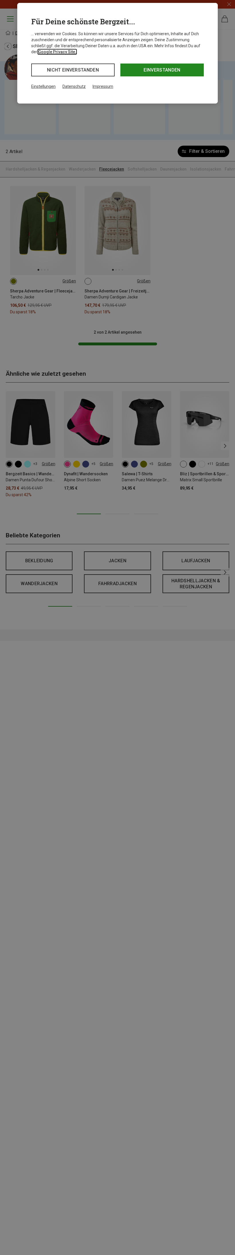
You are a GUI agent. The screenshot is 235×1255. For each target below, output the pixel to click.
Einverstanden (162, 70)
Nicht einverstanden (73, 70)
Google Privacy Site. (57, 52)
